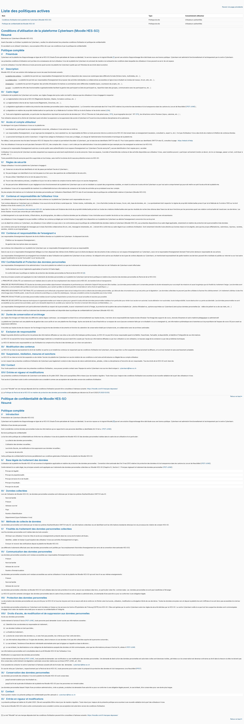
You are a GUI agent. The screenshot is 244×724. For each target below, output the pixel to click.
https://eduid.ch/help (185, 140)
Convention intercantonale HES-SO (29, 209)
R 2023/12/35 (104, 392)
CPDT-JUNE (190, 106)
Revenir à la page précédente (232, 7)
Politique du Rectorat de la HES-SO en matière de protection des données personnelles (36, 392)
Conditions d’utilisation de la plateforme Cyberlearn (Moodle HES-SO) (27, 20)
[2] (84, 273)
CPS (110, 114)
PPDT (138, 668)
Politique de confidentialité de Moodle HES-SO (18, 23)
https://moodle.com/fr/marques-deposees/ (102, 388)
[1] (113, 57)
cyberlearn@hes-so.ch (128, 368)
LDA (107, 110)
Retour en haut (235, 396)
